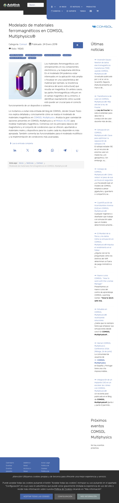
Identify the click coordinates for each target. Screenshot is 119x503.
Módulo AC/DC (63, 121)
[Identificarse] (53, 7)
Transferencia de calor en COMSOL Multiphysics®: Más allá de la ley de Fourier (102, 102)
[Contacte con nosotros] (91, 11)
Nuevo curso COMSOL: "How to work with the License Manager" (103, 279)
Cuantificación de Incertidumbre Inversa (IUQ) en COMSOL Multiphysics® (103, 207)
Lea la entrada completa (22, 143)
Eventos (9, 466)
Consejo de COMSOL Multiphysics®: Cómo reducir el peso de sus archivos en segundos (103, 174)
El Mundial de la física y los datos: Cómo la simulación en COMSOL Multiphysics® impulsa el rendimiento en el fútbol (104, 241)
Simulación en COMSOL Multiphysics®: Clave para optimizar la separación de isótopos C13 (103, 137)
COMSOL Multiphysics (16, 55)
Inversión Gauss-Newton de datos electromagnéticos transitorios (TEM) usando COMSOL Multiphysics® (103, 67)
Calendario (10, 463)
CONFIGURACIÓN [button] (65, 496)
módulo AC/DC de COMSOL (18, 58)
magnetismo (32, 58)
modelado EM (67, 55)
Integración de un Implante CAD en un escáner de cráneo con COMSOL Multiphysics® (103, 385)
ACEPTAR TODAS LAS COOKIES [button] (36, 496)
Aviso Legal (45, 463)
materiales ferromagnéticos (33, 55)
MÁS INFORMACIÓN (89, 496)
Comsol (23, 44)
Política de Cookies (63, 489)
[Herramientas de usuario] (78, 45)
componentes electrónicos (52, 55)
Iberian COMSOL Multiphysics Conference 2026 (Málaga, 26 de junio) (103, 347)
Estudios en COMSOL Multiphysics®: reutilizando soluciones (100, 315)
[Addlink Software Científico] (12, 5)
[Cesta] (98, 11)
